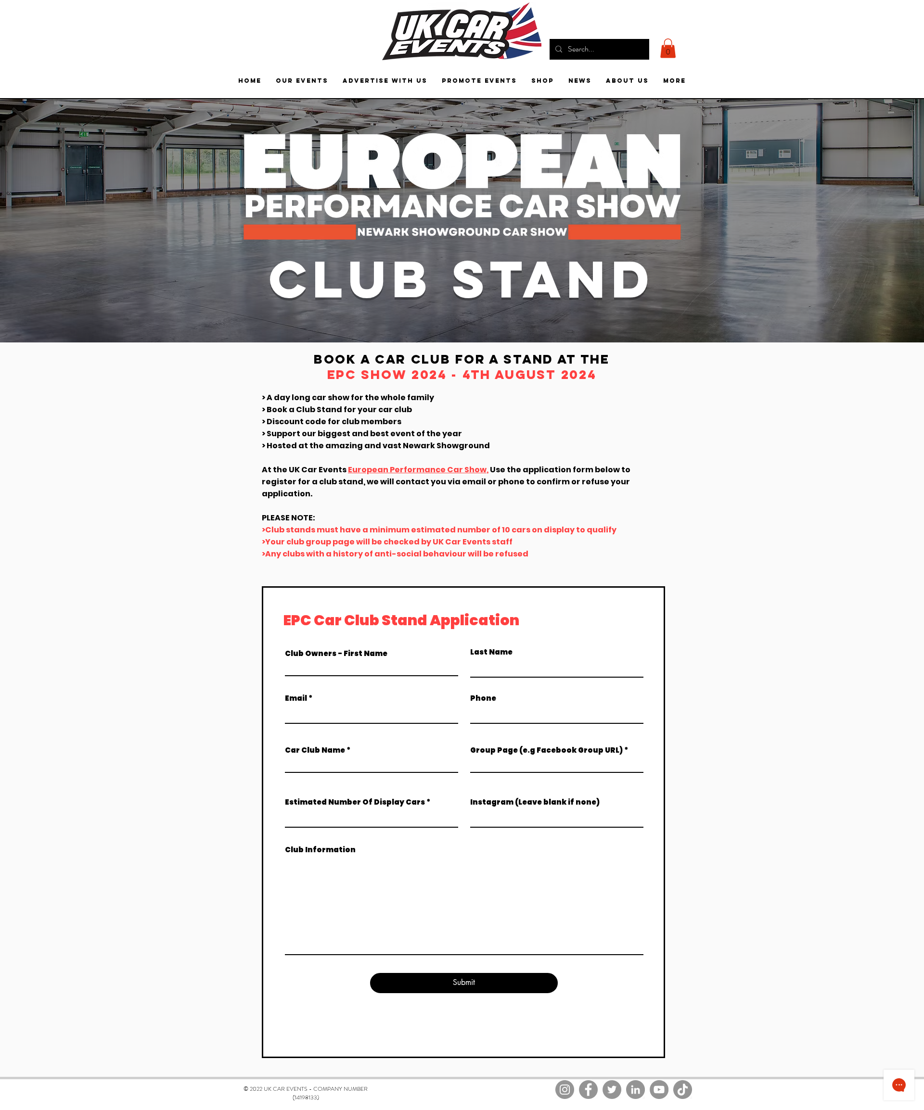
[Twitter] (612, 1089)
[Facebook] (588, 1089)
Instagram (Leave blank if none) (535, 802)
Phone (483, 698)
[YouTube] (659, 1089)
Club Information (320, 849)
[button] (668, 48)
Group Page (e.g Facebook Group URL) (546, 750)
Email (296, 698)
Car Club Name (315, 750)
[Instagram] (564, 1089)
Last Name (491, 652)
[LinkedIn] (635, 1089)
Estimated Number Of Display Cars (355, 802)
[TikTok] (682, 1089)
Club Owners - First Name (336, 653)
